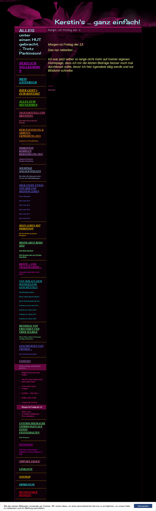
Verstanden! (143, 505)
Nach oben (51, 90)
